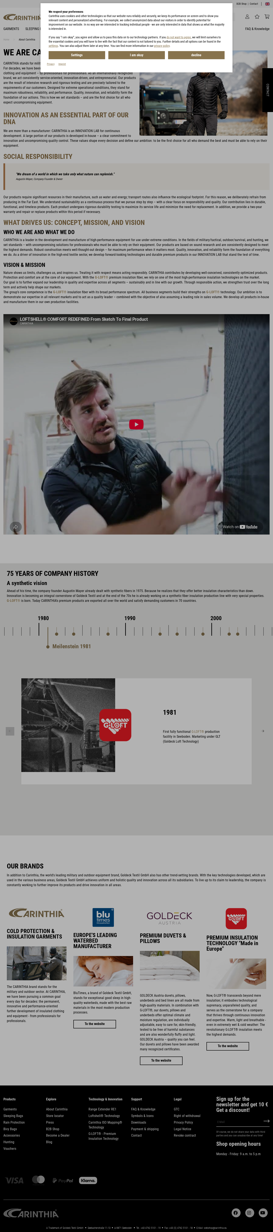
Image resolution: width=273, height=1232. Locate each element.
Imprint (62, 64)
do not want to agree (179, 37)
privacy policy (162, 45)
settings (53, 45)
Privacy (51, 64)
